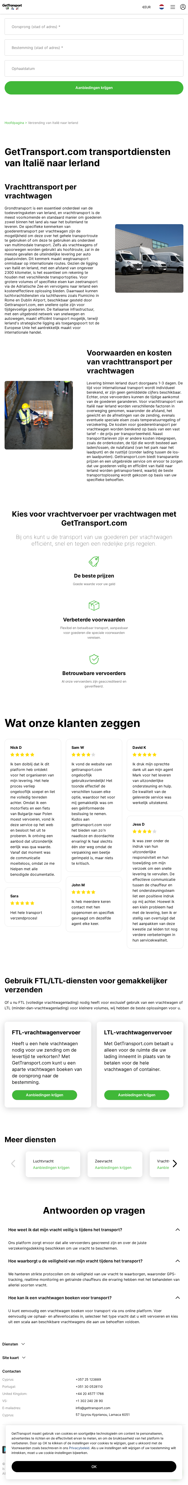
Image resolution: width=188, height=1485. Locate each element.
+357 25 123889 (88, 1379)
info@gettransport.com (93, 1408)
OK (94, 1466)
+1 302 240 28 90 (89, 1401)
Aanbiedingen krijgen (94, 87)
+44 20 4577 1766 (90, 1394)
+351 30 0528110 (89, 1386)
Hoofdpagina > (16, 123)
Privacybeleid (79, 1448)
